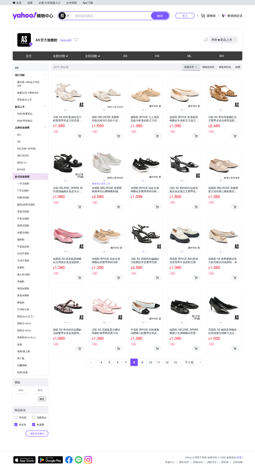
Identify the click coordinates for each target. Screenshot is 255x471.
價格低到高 (208, 67)
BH (222, 56)
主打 (29, 56)
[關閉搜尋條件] (68, 15)
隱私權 (224, 462)
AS (125, 56)
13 (175, 362)
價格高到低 (225, 67)
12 (167, 362)
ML (189, 56)
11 (158, 362)
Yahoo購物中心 (33, 15)
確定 (42, 399)
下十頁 (189, 362)
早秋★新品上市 (221, 39)
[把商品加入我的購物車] (79, 136)
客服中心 (170, 462)
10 (150, 362)
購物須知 (198, 462)
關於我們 (184, 462)
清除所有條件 (37, 433)
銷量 (237, 67)
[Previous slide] (54, 92)
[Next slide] (82, 92)
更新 (239, 457)
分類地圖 (237, 462)
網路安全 (212, 462)
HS (157, 56)
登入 (185, 16)
